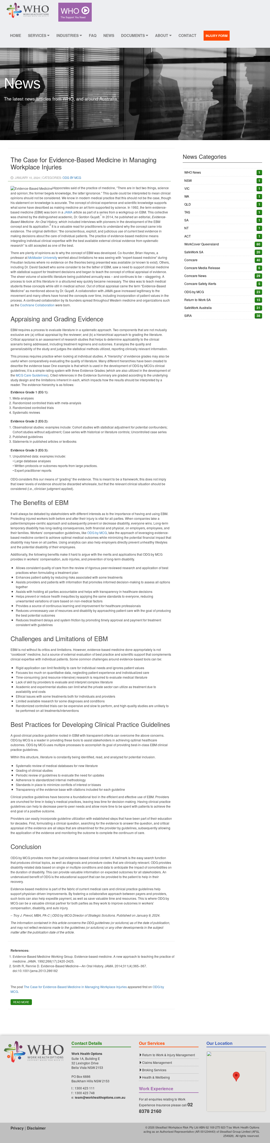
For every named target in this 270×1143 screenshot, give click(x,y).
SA (186, 220)
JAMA (68, 212)
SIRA (188, 315)
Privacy (17, 1128)
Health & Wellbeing (156, 1077)
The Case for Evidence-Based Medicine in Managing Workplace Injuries (75, 986)
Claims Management (157, 1062)
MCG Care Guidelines (31, 375)
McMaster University (42, 257)
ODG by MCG (71, 177)
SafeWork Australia (198, 307)
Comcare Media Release (202, 267)
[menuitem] (75, 12)
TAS (187, 212)
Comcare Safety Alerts (200, 283)
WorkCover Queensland (201, 244)
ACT (187, 236)
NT (186, 228)
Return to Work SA (197, 299)
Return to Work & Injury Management (168, 1054)
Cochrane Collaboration (37, 305)
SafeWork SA (193, 252)
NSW (188, 180)
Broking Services (154, 1070)
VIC (187, 188)
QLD (187, 204)
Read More (21, 1002)
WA (186, 196)
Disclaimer (36, 1128)
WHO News (192, 172)
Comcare (190, 260)
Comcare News (195, 275)
